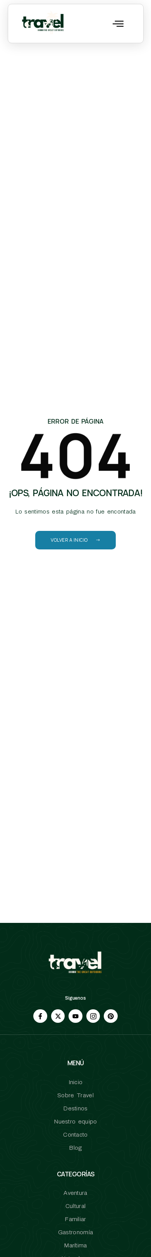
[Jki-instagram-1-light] (93, 1016)
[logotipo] (43, 23)
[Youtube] (75, 1016)
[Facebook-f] (40, 1016)
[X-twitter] (58, 1016)
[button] (118, 23)
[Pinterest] (110, 1016)
